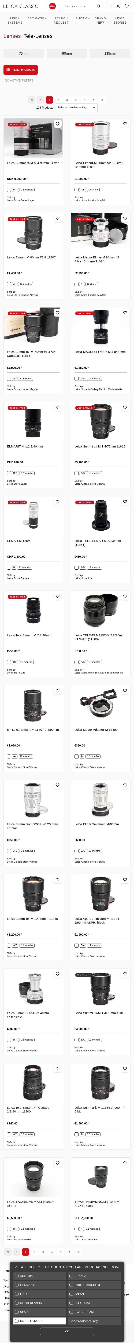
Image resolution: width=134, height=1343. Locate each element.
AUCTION (83, 18)
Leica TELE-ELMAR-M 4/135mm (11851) (98, 543)
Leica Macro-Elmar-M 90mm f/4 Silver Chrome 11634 (97, 259)
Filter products (23, 70)
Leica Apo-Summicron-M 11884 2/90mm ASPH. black (97, 920)
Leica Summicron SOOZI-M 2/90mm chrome (33, 826)
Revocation (10, 1309)
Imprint (7, 1303)
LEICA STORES (119, 20)
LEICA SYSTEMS (15, 20)
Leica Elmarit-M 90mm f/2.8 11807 (31, 257)
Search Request (61, 20)
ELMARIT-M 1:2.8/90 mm (25, 446)
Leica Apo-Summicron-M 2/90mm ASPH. (30, 1204)
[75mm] (23, 53)
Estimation (37, 18)
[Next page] (93, 100)
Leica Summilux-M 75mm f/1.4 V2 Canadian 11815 (31, 354)
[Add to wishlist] (58, 124)
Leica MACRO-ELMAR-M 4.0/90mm (100, 352)
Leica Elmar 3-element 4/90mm (97, 824)
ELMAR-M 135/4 (19, 541)
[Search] (98, 6)
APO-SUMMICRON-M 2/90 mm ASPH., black (97, 1204)
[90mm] (67, 53)
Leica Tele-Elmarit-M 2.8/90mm (29, 635)
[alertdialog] (67, 1302)
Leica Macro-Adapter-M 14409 (96, 729)
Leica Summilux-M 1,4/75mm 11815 (100, 446)
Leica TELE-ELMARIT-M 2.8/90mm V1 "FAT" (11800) (100, 637)
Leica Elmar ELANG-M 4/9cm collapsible (28, 1015)
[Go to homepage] (29, 6)
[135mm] (110, 53)
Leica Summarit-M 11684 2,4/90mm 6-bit (100, 1109)
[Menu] (109, 6)
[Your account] (118, 6)
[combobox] (79, 6)
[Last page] (102, 100)
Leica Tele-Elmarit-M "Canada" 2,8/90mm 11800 (28, 1109)
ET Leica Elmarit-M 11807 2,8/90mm (33, 729)
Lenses (12, 36)
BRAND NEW (100, 20)
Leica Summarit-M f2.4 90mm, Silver (33, 163)
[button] (39, 1276)
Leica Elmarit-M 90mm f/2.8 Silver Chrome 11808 (98, 165)
